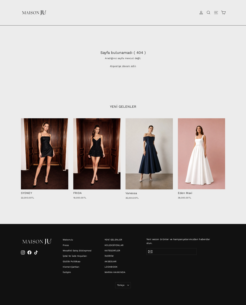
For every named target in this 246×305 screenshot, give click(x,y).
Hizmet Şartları (71, 267)
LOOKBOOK (111, 267)
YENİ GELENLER (113, 239)
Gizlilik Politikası (71, 261)
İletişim (67, 272)
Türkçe (121, 285)
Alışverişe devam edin (123, 66)
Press (66, 245)
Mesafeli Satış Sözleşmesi (77, 250)
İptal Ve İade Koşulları (75, 256)
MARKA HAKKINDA (115, 272)
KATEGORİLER (112, 250)
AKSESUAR (111, 261)
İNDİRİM (109, 256)
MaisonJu (68, 239)
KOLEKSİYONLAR (114, 245)
